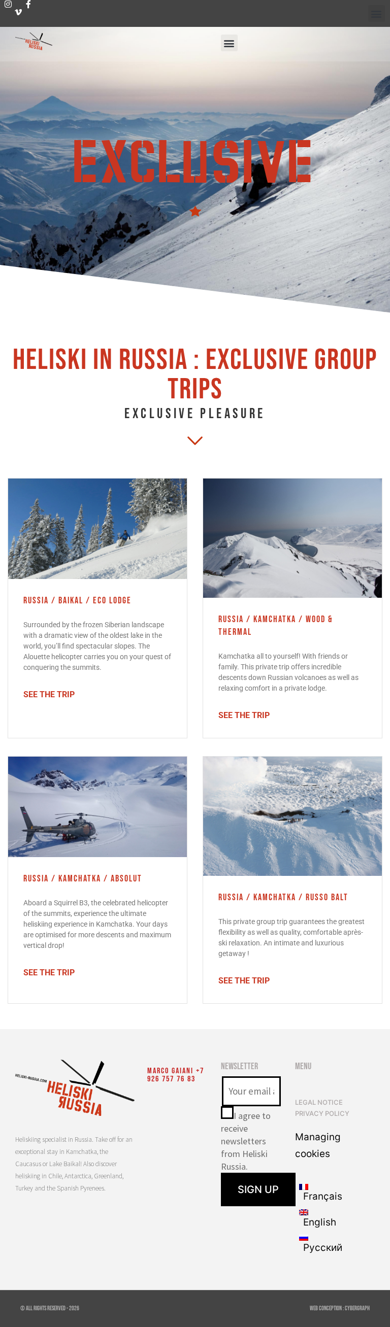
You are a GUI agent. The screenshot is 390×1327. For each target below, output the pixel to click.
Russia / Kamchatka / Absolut (82, 878)
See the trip (49, 694)
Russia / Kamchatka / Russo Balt (283, 897)
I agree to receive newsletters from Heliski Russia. (246, 1141)
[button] (376, 13)
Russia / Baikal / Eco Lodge (77, 600)
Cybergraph (357, 1308)
